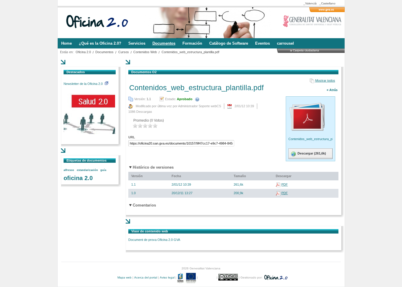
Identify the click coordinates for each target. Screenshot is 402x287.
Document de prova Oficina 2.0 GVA (154, 239)
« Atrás (332, 90)
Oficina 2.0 (83, 52)
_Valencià (310, 3)
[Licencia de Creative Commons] (228, 277)
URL (131, 137)
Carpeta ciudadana (306, 50)
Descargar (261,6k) (311, 153)
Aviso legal (167, 277)
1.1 (133, 184)
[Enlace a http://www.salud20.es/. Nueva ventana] (89, 133)
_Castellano (327, 3)
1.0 (133, 193)
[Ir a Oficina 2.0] (100, 22)
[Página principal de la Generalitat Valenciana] (327, 11)
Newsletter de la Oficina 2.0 (84, 83)
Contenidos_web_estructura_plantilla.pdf (190, 52)
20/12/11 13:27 (182, 193)
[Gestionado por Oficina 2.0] (275, 277)
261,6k (238, 184)
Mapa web (124, 277)
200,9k (238, 193)
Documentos (104, 52)
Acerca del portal (145, 277)
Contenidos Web (145, 52)
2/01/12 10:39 (181, 184)
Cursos (123, 52)
